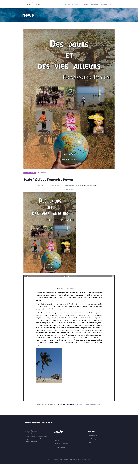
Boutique (85, 4)
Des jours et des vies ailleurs (91, 185)
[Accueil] (33, 4)
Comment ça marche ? (72, 4)
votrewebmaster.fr (86, 459)
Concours (104, 4)
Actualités (94, 4)
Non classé (43, 172)
